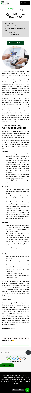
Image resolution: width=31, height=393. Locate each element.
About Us (7, 386)
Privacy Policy (23, 386)
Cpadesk (24, 388)
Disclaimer (14, 386)
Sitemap (17, 388)
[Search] (28, 352)
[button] (25, 2)
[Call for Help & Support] (27, 390)
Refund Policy (9, 388)
